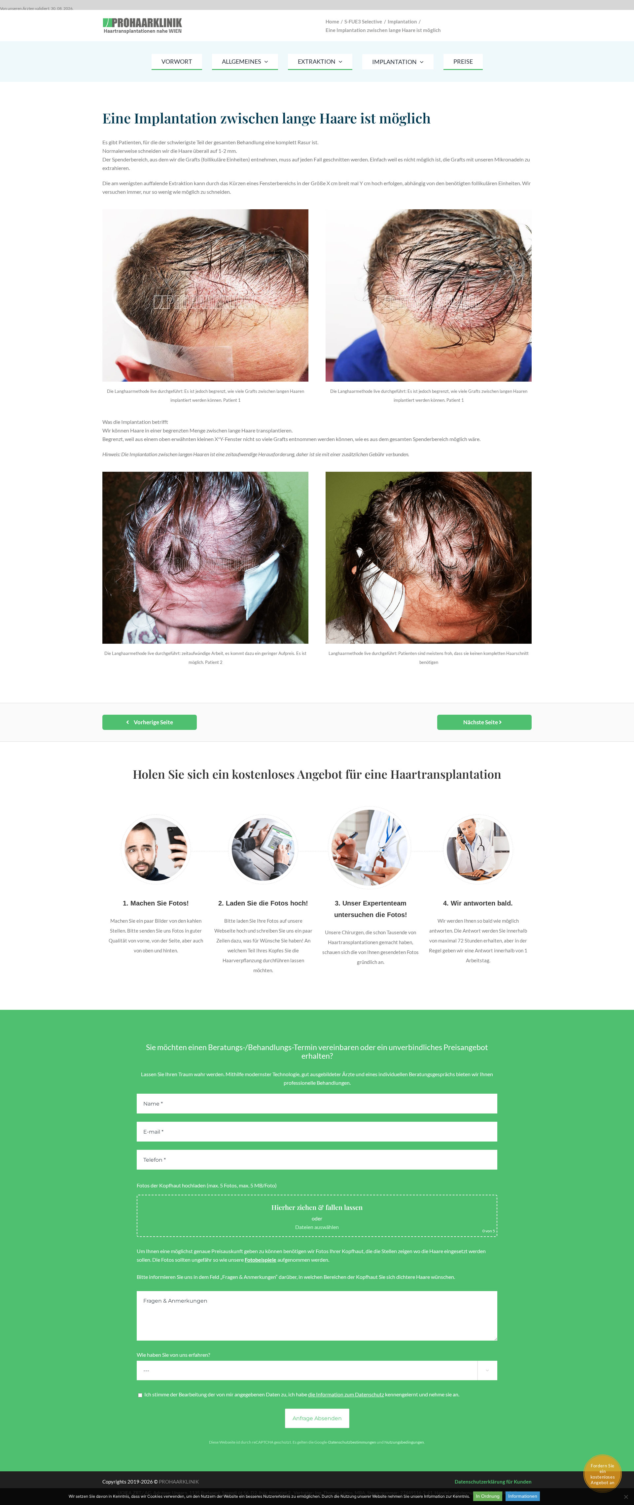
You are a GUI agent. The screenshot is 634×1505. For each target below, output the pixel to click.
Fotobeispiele (260, 1259)
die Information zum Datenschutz (346, 1394)
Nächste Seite (481, 722)
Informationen (522, 1496)
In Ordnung (488, 1496)
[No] (625, 1496)
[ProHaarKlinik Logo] (143, 19)
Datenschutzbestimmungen (352, 1442)
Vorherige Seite (153, 722)
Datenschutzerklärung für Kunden (493, 1482)
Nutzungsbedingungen (404, 1442)
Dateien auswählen (317, 1227)
